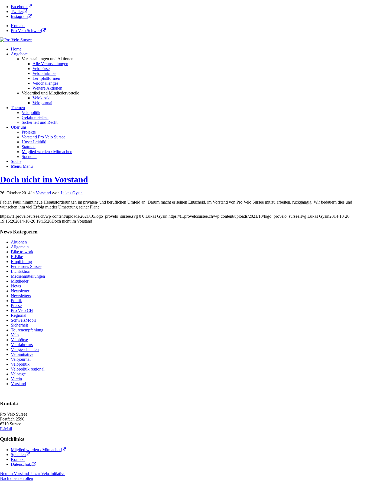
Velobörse (19, 339)
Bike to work (22, 251)
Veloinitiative (22, 354)
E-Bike (17, 256)
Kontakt (18, 25)
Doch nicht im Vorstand (44, 179)
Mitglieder (19, 281)
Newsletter (20, 291)
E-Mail (6, 428)
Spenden (18, 454)
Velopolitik (20, 364)
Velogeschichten (25, 349)
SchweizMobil (23, 320)
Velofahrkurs (22, 344)
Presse (16, 305)
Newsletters (21, 295)
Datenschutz (21, 464)
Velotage (18, 374)
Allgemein (20, 247)
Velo (15, 335)
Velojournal (21, 359)
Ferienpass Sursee (26, 266)
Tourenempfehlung (27, 330)
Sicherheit (19, 325)
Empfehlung (21, 261)
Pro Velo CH (22, 310)
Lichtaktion (20, 271)
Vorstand (43, 193)
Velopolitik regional (27, 369)
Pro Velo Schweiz (26, 30)
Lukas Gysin (72, 193)
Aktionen (19, 242)
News (16, 286)
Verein (16, 378)
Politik (16, 300)
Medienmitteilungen (28, 276)
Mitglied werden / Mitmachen (36, 449)
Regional (18, 315)
